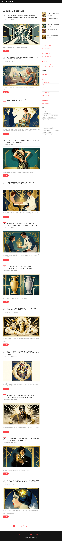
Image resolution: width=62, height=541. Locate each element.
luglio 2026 (45, 77)
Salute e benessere (46, 56)
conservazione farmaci (46, 130)
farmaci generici (45, 111)
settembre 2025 (45, 103)
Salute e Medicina (46, 48)
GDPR (36, 534)
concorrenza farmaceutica (47, 128)
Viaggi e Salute (45, 58)
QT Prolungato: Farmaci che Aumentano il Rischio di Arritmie (53, 19)
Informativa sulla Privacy (29, 534)
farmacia (50, 132)
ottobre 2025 (45, 100)
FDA (51, 111)
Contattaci (41, 534)
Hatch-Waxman (45, 134)
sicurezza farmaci (46, 115)
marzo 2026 (45, 87)
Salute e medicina (46, 61)
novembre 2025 (45, 98)
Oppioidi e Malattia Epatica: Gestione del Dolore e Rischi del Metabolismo (53, 13)
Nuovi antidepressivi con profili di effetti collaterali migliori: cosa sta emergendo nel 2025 (53, 36)
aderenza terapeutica (51, 117)
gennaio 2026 (45, 92)
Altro (5, 50)
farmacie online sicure (46, 124)
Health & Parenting (46, 64)
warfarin (51, 121)
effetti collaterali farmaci (47, 119)
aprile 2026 (45, 84)
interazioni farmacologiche (47, 113)
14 (28, 526)
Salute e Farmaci (46, 45)
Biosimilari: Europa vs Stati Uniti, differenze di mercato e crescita (53, 24)
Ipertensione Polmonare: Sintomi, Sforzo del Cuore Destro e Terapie (52, 30)
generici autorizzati (46, 126)
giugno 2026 (45, 79)
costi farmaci (45, 132)
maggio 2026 (45, 82)
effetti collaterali (54, 115)
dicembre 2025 (45, 95)
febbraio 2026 (45, 90)
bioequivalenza (45, 121)
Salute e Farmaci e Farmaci (48, 66)
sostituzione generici (53, 134)
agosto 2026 (45, 74)
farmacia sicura (55, 124)
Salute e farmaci (46, 53)
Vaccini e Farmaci (8, 1)
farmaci (44, 117)
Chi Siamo (21, 534)
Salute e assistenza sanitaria (48, 51)
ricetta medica (55, 130)
